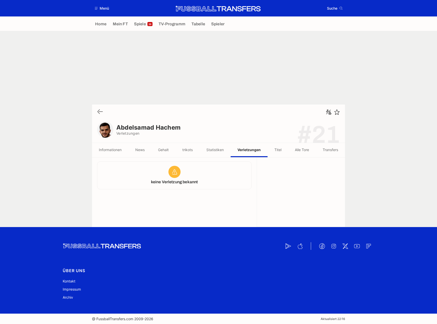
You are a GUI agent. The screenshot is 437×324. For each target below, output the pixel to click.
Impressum (72, 289)
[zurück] (100, 112)
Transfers (330, 150)
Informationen (110, 150)
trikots (187, 150)
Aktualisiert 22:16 (333, 319)
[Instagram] (333, 246)
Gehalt (163, 150)
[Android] (288, 246)
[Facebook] (322, 246)
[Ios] (300, 246)
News (140, 150)
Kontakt (69, 281)
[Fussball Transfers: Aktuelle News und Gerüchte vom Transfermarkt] (218, 8)
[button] (102, 8)
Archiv (68, 297)
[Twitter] (345, 246)
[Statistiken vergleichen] (329, 112)
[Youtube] (357, 246)
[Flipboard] (368, 246)
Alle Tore (302, 150)
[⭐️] (337, 112)
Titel (277, 150)
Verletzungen (249, 150)
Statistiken (215, 150)
